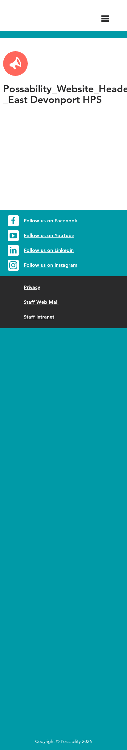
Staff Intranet (39, 317)
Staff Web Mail (41, 302)
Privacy (32, 287)
